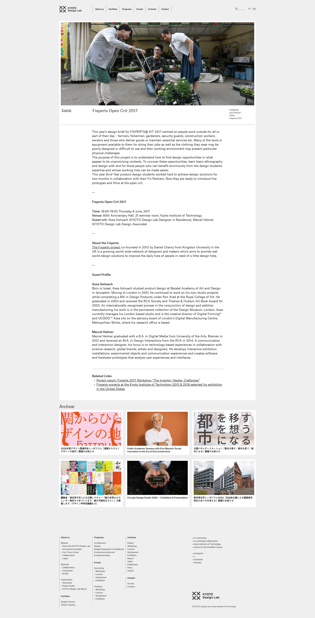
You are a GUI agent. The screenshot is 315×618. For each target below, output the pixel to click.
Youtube (197, 563)
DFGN (65, 574)
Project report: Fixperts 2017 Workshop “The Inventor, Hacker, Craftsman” (148, 380)
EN (254, 9)
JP (249, 9)
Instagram (198, 553)
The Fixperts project (106, 247)
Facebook (198, 560)
